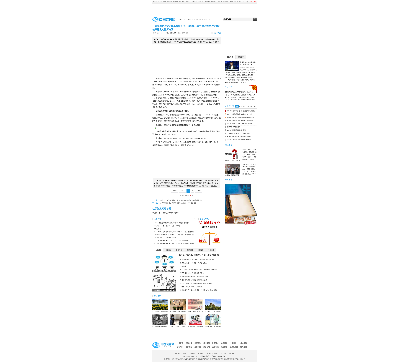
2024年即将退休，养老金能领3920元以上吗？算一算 (177, 203)
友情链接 (231, 353)
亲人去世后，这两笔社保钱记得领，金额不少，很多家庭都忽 (174, 232)
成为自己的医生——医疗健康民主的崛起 (177, 327)
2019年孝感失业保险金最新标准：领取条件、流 (160, 312)
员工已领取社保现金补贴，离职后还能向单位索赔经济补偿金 (174, 243)
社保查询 (175, 2)
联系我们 (216, 353)
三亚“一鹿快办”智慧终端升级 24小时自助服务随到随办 (172, 223)
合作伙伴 (200, 353)
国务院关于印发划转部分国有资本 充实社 (242, 97)
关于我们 (185, 353)
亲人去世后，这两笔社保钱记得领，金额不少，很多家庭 (198, 270)
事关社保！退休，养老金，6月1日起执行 (167, 226)
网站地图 (223, 353)
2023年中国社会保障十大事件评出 (236, 82)
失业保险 (225, 2)
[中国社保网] (163, 342)
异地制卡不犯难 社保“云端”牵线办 (191, 287)
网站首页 (177, 353)
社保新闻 (163, 2)
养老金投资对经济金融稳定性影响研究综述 (243, 100)
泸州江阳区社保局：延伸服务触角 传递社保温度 (196, 283)
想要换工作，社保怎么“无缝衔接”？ (165, 213)
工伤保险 (219, 2)
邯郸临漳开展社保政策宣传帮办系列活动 (193, 280)
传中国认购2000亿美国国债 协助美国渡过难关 (178, 312)
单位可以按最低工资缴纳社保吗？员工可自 (239, 92)
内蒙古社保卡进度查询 (233, 127)
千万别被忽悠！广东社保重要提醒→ (165, 238)
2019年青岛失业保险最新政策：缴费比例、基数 (213, 312)
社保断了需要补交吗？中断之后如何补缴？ (239, 136)
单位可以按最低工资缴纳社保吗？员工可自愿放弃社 (241, 72)
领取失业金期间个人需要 (249, 157)
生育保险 (207, 2)
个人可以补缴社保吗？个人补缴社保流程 (238, 133)
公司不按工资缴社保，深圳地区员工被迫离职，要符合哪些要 (174, 235)
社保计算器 (243, 343)
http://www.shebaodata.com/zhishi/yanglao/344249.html (185, 138)
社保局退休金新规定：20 (249, 152)
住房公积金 (233, 2)
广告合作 (208, 353)
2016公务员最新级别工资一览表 (236, 130)
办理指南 (239, 2)
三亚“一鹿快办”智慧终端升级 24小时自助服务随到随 (197, 259)
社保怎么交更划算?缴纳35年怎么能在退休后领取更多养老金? (180, 200)
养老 (171, 79)
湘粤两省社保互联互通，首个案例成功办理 (194, 276)
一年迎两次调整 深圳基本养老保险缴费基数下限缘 (240, 80)
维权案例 (181, 2)
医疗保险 (200, 2)
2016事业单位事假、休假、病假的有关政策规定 (241, 111)
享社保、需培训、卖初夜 (249, 149)
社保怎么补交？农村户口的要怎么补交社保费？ (240, 120)
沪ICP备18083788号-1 (218, 356)
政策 (227, 97)
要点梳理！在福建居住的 (249, 159)
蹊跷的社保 (157, 229)
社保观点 (188, 2)
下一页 (198, 190)
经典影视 (243, 347)
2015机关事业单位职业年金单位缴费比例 (239, 139)
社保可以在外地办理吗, (249, 164)
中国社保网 (156, 2)
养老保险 (213, 2)
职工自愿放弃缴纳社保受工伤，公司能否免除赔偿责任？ (172, 241)
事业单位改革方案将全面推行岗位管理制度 (195, 327)
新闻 (227, 95)
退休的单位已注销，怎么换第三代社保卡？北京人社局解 (198, 290)
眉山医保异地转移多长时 (249, 174)
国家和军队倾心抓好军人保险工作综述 (195, 312)
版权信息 (193, 353)
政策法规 (169, 2)
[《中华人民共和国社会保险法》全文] (241, 185)
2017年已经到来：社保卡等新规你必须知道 (239, 124)
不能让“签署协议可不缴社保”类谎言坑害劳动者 (239, 77)
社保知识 (194, 2)
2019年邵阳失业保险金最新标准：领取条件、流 (213, 327)
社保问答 (246, 2)
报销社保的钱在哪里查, (249, 166)
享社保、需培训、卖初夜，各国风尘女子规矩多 (199, 255)
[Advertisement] (204, 10)
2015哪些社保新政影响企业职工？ (160, 327)
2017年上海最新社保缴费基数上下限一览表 (239, 114)
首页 (189, 19)
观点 (227, 100)
